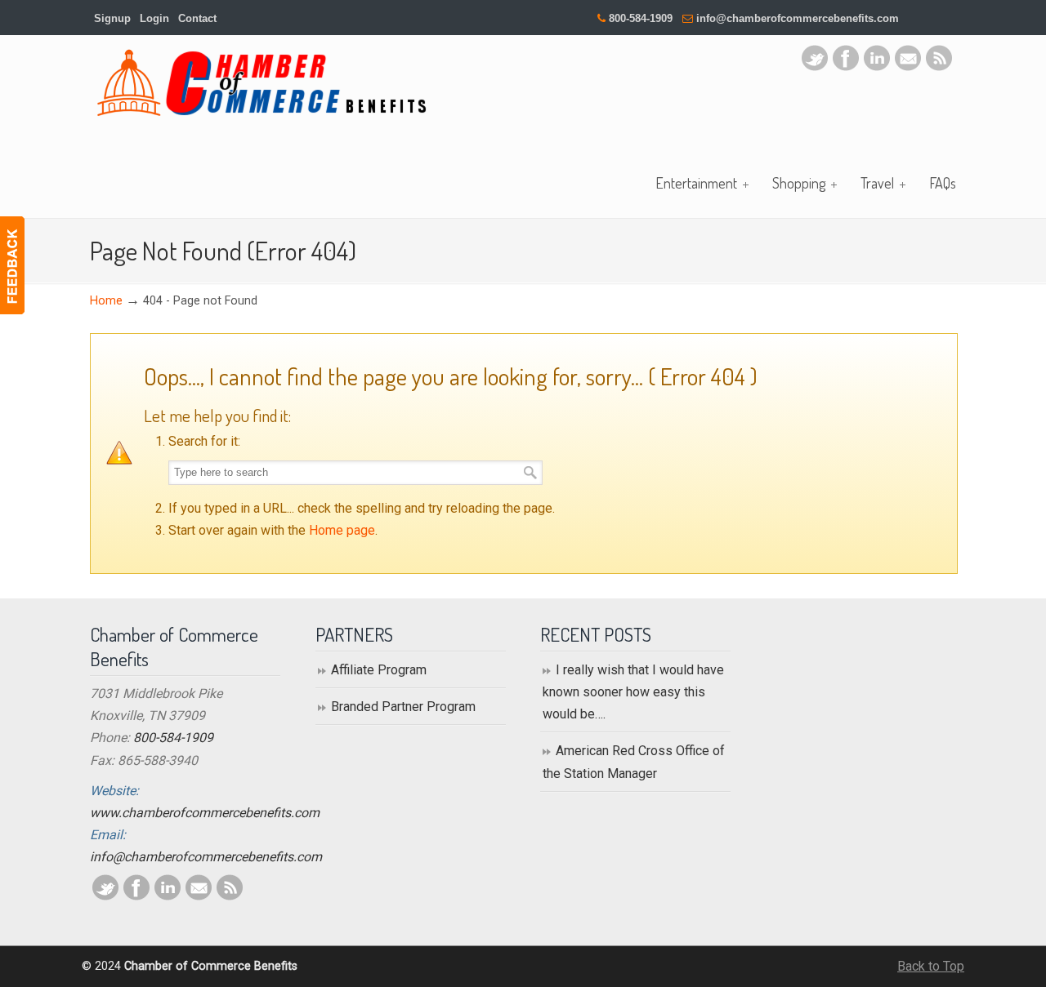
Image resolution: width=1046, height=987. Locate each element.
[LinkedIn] (877, 66)
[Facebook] (846, 66)
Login (154, 18)
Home (106, 301)
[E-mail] (908, 66)
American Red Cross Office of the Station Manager (634, 761)
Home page (342, 530)
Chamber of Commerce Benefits (261, 83)
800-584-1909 (641, 18)
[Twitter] (815, 66)
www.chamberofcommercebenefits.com (205, 812)
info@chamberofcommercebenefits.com (797, 18)
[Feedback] (12, 265)
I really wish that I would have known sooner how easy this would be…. (633, 692)
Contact (197, 18)
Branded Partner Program (403, 706)
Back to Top (930, 966)
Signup (112, 18)
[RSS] (939, 66)
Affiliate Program (379, 670)
